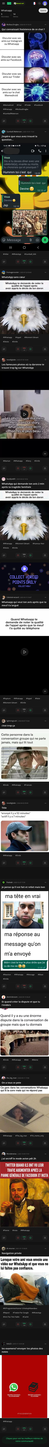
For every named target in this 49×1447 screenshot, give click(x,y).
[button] (39, 3)
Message (31, 974)
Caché (26, 1317)
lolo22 (9, 1344)
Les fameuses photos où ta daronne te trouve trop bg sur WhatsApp (23, 366)
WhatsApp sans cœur (13, 277)
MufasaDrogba (22, 109)
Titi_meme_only (37, 1136)
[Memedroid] (9, 3)
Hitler (6, 254)
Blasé (41, 974)
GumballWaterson (11, 113)
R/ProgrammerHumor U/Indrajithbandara (20, 1308)
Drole (6, 785)
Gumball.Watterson (14, 131)
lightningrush (11, 721)
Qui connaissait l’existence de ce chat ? (23, 29)
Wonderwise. (11, 1154)
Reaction (7, 974)
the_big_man (11, 1078)
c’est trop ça (8, 725)
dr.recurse (10, 1248)
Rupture (7, 698)
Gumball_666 (31, 254)
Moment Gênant (32, 337)
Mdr (27, 1060)
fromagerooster (12, 272)
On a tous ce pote (11, 1082)
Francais (28, 785)
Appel (19, 337)
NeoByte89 (10, 479)
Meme (35, 1060)
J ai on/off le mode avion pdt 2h (19, 1158)
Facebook (39, 105)
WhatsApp (17, 254)
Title (4, 807)
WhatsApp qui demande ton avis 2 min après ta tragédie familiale (23, 485)
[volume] (45, 453)
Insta (15, 1230)
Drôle (15, 341)
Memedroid (8, 105)
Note (38, 698)
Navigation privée (12, 1253)
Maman (7, 461)
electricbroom (11, 997)
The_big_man (22, 1136)
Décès (6, 341)
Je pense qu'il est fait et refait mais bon (23, 887)
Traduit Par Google (21, 1312)
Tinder (28, 105)
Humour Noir (39, 543)
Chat (19, 105)
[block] (45, 24)
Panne (6, 1230)
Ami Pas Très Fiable (11, 1317)
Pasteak (9, 882)
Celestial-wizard (12, 597)
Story (29, 461)
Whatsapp (8, 109)
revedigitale (11, 360)
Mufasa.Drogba (12, 24)
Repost (7, 1312)
